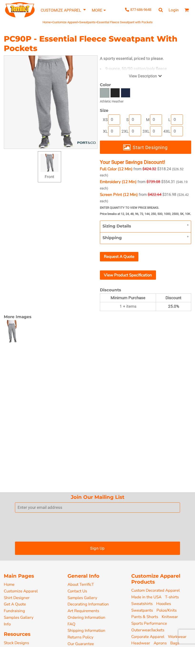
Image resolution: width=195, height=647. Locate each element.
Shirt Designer (16, 597)
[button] (63, 10)
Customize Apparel (65, 22)
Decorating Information (88, 604)
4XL (167, 131)
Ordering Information (86, 617)
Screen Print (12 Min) (119, 194)
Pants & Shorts (144, 616)
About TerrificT (81, 584)
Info (7, 624)
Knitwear (170, 616)
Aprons (160, 643)
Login (174, 10)
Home (47, 22)
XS (105, 119)
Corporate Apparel (147, 636)
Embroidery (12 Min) (118, 181)
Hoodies (163, 603)
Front (49, 176)
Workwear (177, 636)
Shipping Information (86, 630)
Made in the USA (146, 597)
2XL (125, 131)
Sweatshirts (142, 603)
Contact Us (77, 591)
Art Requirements (83, 611)
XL (105, 131)
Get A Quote (15, 604)
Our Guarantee (81, 644)
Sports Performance (149, 623)
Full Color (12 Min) (116, 169)
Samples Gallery (19, 617)
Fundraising (14, 611)
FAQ (71, 624)
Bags (174, 643)
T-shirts (172, 597)
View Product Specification (128, 275)
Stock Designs (16, 643)
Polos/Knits (166, 610)
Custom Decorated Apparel (155, 590)
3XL (146, 131)
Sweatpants (87, 22)
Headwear (140, 643)
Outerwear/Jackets (147, 630)
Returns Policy (80, 637)
